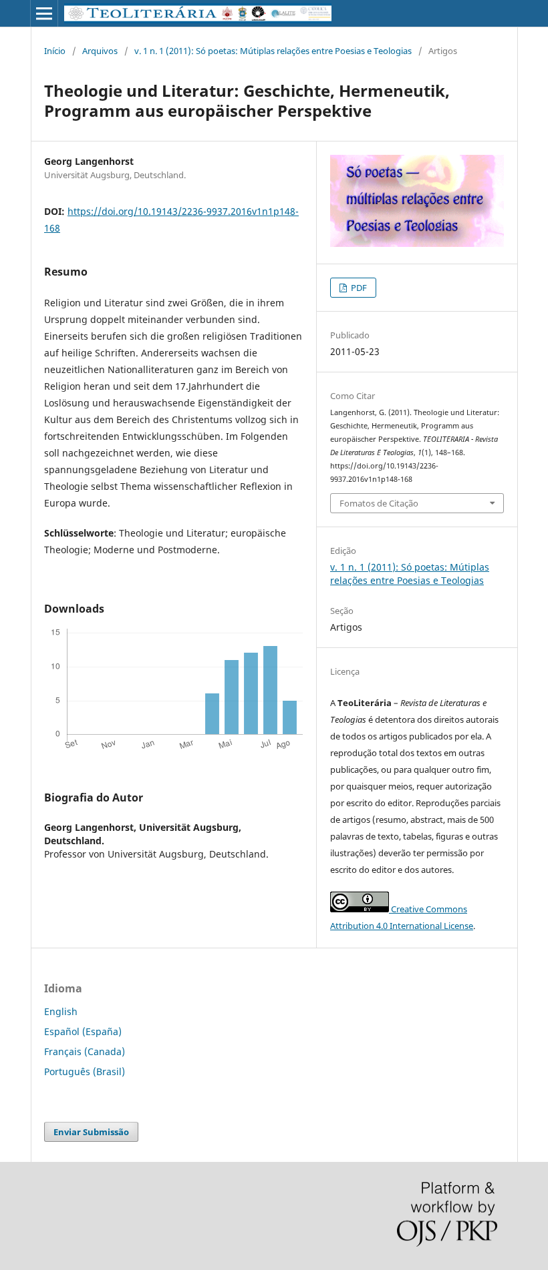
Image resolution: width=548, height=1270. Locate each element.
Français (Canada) (84, 1051)
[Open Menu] (44, 13)
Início (54, 51)
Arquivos (100, 51)
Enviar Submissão (91, 1132)
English (61, 1011)
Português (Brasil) (84, 1071)
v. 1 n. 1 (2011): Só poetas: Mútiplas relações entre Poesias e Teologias (273, 51)
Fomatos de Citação (378, 503)
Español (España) (83, 1031)
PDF (358, 288)
